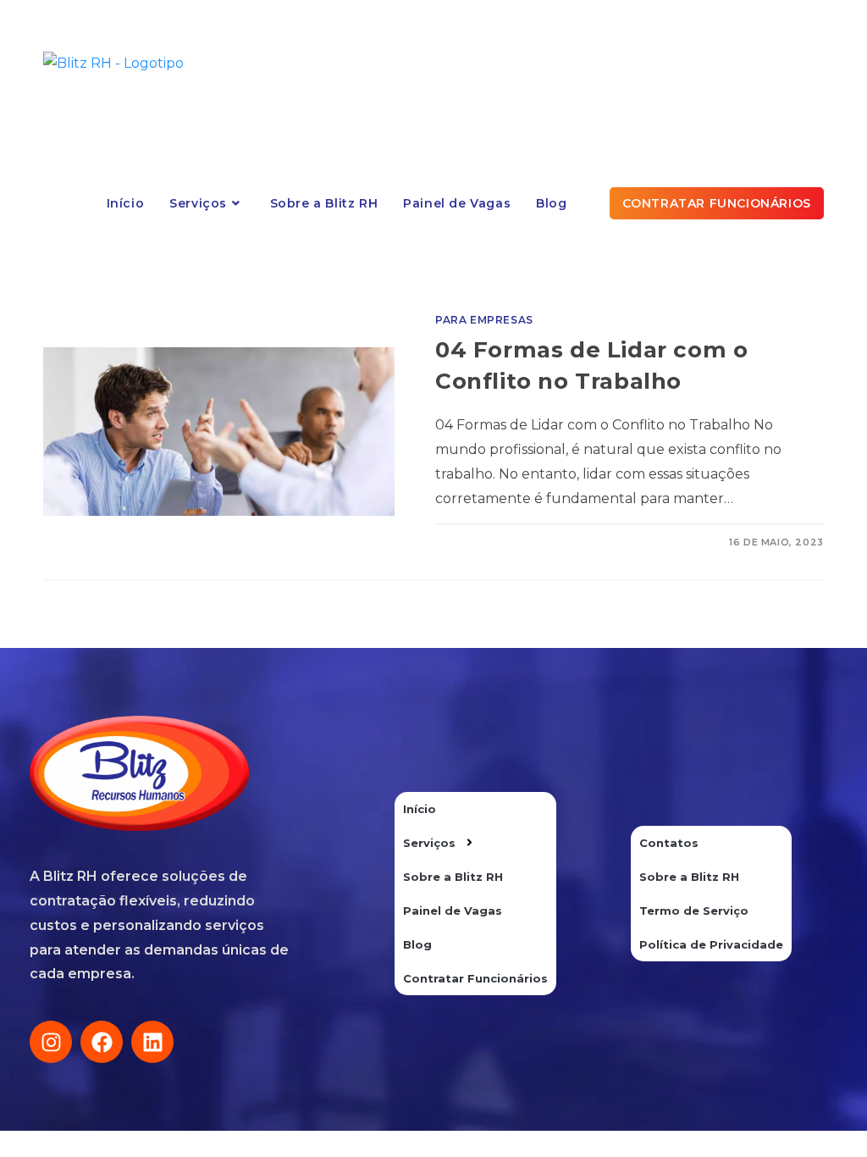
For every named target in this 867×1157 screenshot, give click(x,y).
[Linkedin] (152, 1042)
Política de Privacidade (711, 944)
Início (419, 809)
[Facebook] (101, 1042)
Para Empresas (484, 319)
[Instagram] (51, 1042)
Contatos (669, 843)
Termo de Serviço (693, 910)
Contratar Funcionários (475, 978)
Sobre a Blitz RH (453, 876)
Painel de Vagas (452, 910)
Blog (417, 944)
